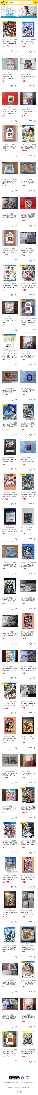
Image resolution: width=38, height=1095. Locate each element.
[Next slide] (17, 28)
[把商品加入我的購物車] (16, 51)
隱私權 (17, 1087)
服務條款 (10, 1087)
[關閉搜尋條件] (19, 2)
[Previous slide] (3, 28)
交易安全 (19, 1092)
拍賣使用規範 (25, 1087)
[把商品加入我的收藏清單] (12, 51)
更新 (32, 1082)
